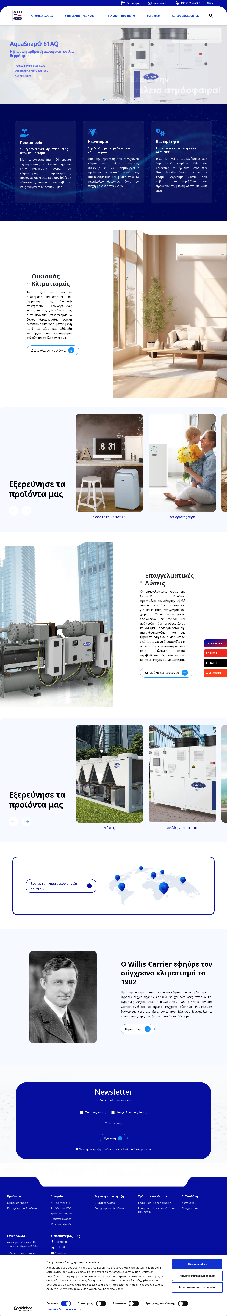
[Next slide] (26, 511)
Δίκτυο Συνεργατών (185, 16)
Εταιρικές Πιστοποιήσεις (154, 1202)
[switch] (101, 1303)
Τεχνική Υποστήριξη (122, 16)
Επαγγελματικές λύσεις (80, 16)
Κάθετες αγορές (61, 1219)
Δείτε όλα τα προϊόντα (48, 350)
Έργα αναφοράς (61, 1224)
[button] (113, 64)
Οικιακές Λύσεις (17, 1202)
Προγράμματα (191, 1208)
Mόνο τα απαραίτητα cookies (197, 1287)
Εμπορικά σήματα (62, 1213)
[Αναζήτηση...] (211, 15)
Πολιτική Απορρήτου (137, 1149)
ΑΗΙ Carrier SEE (61, 1202)
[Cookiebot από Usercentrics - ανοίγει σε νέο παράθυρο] (22, 1309)
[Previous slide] (13, 511)
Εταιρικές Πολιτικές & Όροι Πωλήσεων (156, 1210)
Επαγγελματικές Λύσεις (22, 1208)
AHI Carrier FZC (61, 1208)
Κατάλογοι (189, 1202)
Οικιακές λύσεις (42, 16)
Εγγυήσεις (154, 16)
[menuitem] (209, 3)
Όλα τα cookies (197, 1263)
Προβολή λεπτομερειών (61, 1308)
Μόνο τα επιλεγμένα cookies (197, 1275)
